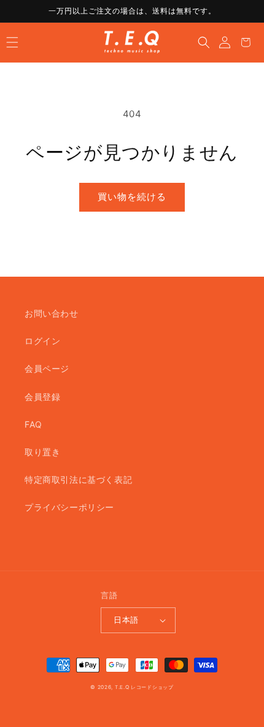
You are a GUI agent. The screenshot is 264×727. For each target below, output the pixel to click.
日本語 (126, 620)
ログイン (42, 341)
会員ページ (47, 368)
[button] (12, 42)
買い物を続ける (132, 196)
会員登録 (42, 396)
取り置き (42, 452)
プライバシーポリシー (69, 507)
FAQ (33, 424)
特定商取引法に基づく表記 (78, 479)
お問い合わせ (52, 313)
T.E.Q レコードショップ (144, 687)
